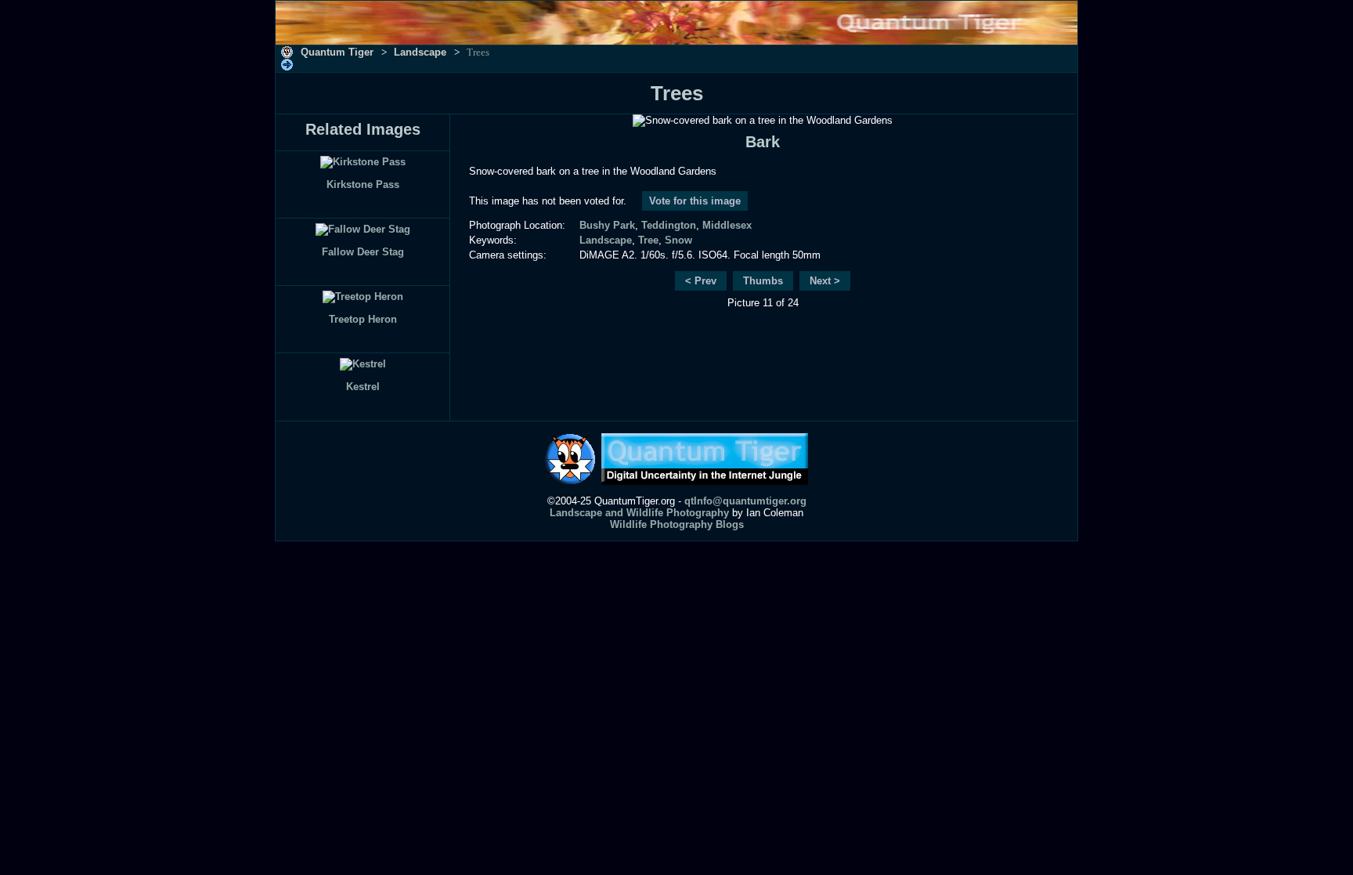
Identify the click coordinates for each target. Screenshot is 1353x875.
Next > (824, 281)
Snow (678, 240)
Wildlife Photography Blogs (677, 524)
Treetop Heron (363, 319)
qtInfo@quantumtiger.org (745, 501)
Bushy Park (607, 225)
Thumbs (763, 281)
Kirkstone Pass (363, 184)
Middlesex (727, 225)
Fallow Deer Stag (363, 252)
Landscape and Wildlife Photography (639, 513)
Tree (648, 240)
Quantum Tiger (337, 52)
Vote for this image (695, 201)
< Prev (701, 281)
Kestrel (363, 386)
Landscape (420, 52)
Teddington (668, 225)
